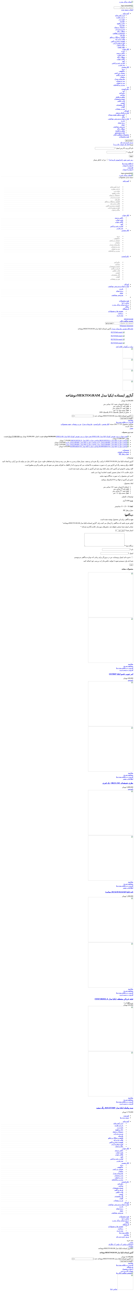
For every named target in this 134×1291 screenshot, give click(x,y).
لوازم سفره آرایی (119, 43)
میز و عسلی (120, 83)
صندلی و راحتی (119, 73)
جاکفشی (122, 71)
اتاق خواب (125, 49)
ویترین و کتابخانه (119, 85)
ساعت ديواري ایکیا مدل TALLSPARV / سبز (81, 444)
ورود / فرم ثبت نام (122, 1237)
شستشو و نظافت (119, 33)
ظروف (122, 35)
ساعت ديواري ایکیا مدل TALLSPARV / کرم (81, 442)
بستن (131, 428)
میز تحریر (121, 65)
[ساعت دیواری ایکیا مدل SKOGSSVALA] (114, 440)
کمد (123, 61)
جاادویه (122, 21)
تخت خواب (121, 55)
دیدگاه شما (128, 546)
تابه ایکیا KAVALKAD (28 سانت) (119, 892)
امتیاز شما (129, 530)
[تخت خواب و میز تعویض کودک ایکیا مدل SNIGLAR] (110, 436)
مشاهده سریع (128, 666)
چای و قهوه (121, 23)
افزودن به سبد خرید (126, 418)
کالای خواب (121, 59)
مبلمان (122, 77)
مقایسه (126, 1235)
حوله (123, 125)
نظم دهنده (121, 47)
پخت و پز (122, 19)
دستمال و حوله (119, 27)
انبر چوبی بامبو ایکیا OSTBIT (121, 674)
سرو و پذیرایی (120, 29)
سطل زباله (121, 31)
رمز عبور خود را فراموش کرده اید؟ (121, 160)
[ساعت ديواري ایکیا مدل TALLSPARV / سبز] (112, 444)
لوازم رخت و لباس (118, 63)
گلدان (123, 107)
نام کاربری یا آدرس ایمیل (124, 148)
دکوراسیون (125, 89)
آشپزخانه (126, 13)
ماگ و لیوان (121, 45)
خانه (131, 329)
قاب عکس (121, 101)
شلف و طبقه (120, 97)
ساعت (122, 95)
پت (128, 87)
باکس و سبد (121, 53)
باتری (123, 51)
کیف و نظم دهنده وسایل (116, 115)
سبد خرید (120, 315)
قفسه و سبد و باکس (118, 41)
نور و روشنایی (120, 109)
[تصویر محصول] (110, 662)
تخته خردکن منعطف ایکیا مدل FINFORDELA (114, 999)
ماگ (123, 117)
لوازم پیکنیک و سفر (122, 113)
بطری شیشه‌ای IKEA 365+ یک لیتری (117, 783)
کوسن (122, 103)
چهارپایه (122, 25)
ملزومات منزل (119, 79)
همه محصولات (124, 137)
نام (131, 549)
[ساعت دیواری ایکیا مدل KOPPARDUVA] (114, 446)
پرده (123, 69)
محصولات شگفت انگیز (121, 135)
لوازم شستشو (120, 133)
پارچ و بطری (120, 17)
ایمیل (130, 553)
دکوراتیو (122, 93)
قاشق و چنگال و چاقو (117, 37)
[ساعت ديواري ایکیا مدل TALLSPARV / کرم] (112, 442)
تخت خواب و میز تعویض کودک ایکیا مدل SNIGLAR (73, 436)
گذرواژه (129, 152)
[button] (126, 670)
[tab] (65, 450)
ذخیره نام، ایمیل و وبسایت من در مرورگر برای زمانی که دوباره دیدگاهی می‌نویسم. (102, 557)
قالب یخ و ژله (120, 39)
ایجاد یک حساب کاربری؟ (121, 144)
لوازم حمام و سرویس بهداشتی (118, 119)
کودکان (126, 111)
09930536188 (128, 319)
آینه (123, 91)
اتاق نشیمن (125, 67)
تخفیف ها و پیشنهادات (115, 311)
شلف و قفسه (120, 131)
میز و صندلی (120, 81)
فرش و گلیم (120, 75)
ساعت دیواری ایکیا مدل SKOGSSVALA (85, 440)
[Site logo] (126, 2)
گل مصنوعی (120, 105)
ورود (131, 156)
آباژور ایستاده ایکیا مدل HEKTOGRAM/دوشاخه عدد (112, 416)
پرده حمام (121, 123)
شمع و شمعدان (119, 99)
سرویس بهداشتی (119, 127)
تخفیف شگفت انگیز (126, 321)
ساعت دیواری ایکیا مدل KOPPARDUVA (84, 446)
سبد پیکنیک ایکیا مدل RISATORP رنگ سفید (114, 1108)
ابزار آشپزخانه (120, 15)
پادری (123, 121)
